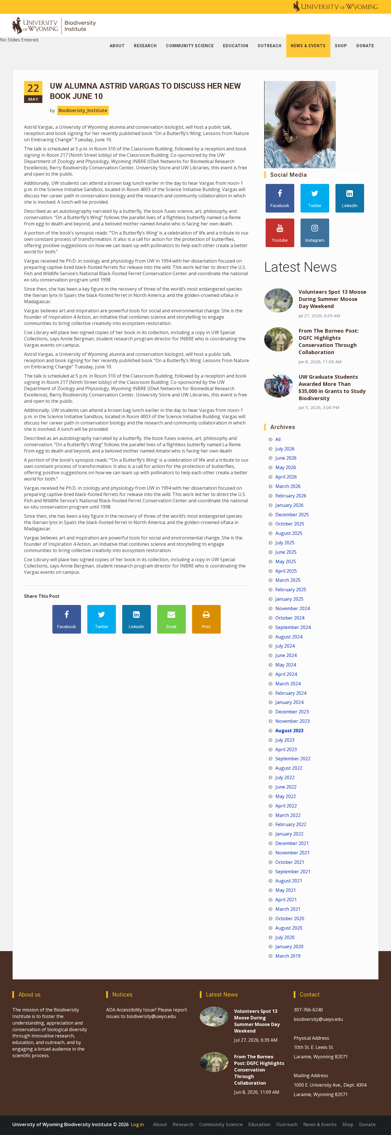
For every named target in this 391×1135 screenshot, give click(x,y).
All (278, 439)
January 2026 (289, 505)
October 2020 (289, 918)
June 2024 (286, 655)
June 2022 (286, 787)
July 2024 (285, 646)
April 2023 (286, 749)
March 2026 (288, 486)
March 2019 (288, 956)
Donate (367, 1124)
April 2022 (286, 806)
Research (183, 1124)
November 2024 (292, 608)
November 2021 (292, 853)
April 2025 (286, 571)
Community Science (221, 1124)
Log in (137, 1124)
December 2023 (292, 712)
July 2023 (285, 740)
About (160, 1124)
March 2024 (288, 683)
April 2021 (286, 899)
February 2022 (290, 824)
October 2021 (289, 862)
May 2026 (285, 467)
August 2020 (288, 928)
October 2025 (289, 524)
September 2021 (293, 871)
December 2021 (292, 843)
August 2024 (288, 637)
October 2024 (289, 618)
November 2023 (292, 721)
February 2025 (290, 589)
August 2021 (288, 881)
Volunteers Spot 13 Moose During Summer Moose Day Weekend (332, 298)
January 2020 (289, 946)
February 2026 (290, 496)
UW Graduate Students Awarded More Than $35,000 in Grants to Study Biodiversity (332, 387)
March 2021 (288, 909)
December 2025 (292, 514)
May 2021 (285, 890)
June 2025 (286, 552)
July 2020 (285, 937)
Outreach (287, 1124)
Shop (348, 1124)
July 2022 (285, 777)
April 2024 (286, 674)
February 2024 (290, 693)
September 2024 (293, 627)
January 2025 (289, 599)
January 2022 (289, 834)
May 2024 (285, 665)
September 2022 (293, 758)
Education (259, 1124)
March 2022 (288, 815)
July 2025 (285, 542)
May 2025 (285, 561)
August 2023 (289, 730)
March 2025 (288, 580)
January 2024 (289, 702)
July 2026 (285, 449)
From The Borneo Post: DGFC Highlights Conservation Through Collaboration (329, 341)
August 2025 (288, 533)
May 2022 (285, 796)
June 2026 (286, 458)
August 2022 (288, 768)
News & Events (320, 1124)
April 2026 (286, 477)
